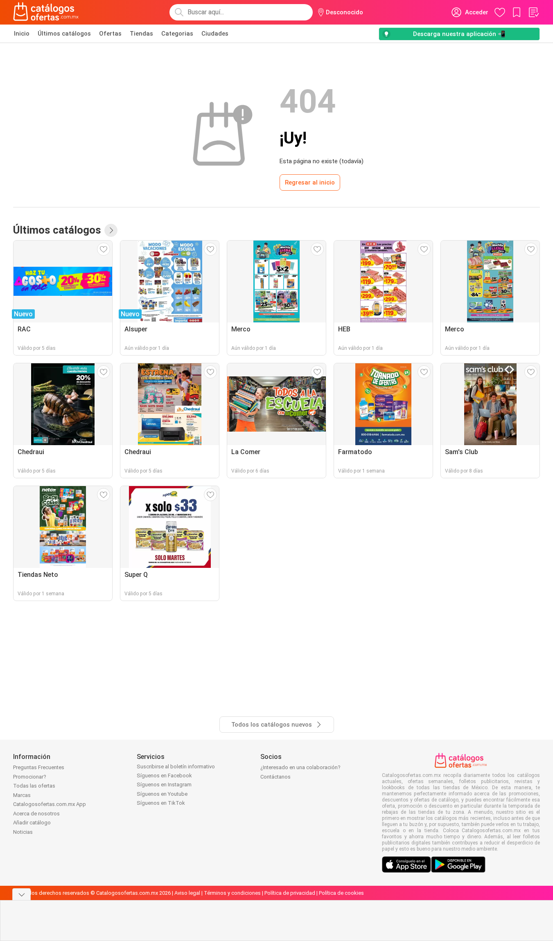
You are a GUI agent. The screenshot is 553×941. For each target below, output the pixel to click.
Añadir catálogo (32, 822)
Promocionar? (29, 777)
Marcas (22, 795)
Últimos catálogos (64, 33)
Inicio (21, 33)
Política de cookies (341, 893)
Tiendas (141, 33)
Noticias (23, 832)
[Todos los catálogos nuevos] (110, 230)
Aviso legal (187, 893)
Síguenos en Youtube (162, 794)
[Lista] (533, 12)
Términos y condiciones (232, 893)
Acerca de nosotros (36, 813)
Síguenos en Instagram (164, 784)
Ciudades (214, 33)
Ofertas (110, 33)
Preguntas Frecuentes (38, 767)
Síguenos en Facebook (164, 775)
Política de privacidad (289, 893)
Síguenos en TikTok (161, 803)
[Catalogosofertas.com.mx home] (46, 12)
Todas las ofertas (34, 786)
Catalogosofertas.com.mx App (49, 804)
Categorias (177, 33)
